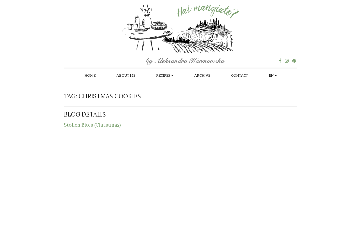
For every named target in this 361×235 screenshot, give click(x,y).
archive (202, 75)
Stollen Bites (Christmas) (92, 125)
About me (125, 75)
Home (90, 75)
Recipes (163, 75)
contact (239, 75)
